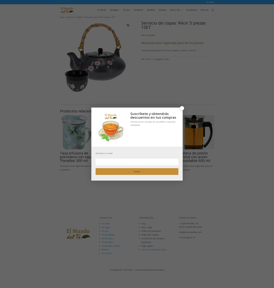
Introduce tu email (104, 153)
